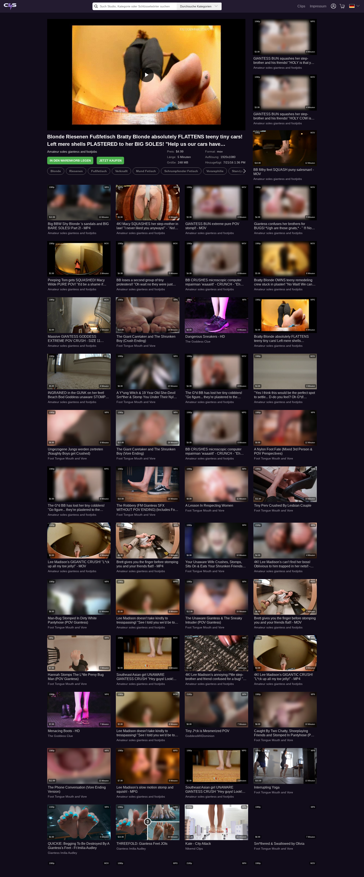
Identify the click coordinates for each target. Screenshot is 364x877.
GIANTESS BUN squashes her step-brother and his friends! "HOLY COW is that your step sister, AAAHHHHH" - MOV (284, 116)
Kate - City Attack (198, 843)
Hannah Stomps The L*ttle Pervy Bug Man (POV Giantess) (76, 677)
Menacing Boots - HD (64, 731)
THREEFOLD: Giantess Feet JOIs (141, 843)
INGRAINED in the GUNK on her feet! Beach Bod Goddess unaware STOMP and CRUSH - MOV (77, 395)
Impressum (318, 6)
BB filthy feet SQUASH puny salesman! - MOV (283, 172)
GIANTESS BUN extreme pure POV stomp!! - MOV (212, 226)
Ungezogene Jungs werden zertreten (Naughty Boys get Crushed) (75, 451)
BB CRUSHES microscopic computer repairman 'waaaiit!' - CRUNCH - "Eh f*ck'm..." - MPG (213, 451)
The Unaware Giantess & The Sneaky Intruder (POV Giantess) (213, 620)
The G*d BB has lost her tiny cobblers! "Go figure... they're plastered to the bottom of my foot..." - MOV (213, 395)
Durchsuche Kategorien (195, 6)
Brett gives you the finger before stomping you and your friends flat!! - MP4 (147, 564)
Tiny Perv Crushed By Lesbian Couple (282, 505)
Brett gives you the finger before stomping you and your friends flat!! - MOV (285, 620)
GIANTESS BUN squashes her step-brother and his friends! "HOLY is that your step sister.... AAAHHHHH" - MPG (284, 61)
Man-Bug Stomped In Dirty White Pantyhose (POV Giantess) (72, 620)
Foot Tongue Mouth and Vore (135, 345)
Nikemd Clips (194, 848)
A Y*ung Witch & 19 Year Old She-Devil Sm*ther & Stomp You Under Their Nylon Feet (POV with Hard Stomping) (146, 395)
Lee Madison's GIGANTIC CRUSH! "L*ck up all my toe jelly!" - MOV (78, 564)
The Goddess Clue (197, 341)
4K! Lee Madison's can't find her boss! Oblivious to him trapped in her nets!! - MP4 (282, 564)
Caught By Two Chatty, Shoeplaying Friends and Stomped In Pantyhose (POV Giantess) (285, 733)
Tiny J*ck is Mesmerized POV (207, 731)
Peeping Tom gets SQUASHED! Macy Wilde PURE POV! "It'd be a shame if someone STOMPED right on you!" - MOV (76, 282)
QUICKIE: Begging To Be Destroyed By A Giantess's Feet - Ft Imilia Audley (78, 846)
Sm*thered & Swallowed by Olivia (279, 843)
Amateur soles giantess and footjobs (72, 151)
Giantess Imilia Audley (62, 852)
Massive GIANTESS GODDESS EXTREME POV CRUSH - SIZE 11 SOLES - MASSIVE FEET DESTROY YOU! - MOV (76, 339)
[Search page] (10, 7)
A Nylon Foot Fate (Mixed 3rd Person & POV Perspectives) (283, 451)
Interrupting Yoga (267, 787)
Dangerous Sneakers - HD (205, 336)
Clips (301, 6)
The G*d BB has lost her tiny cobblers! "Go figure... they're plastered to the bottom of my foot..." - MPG (76, 508)
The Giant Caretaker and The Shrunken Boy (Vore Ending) (145, 451)
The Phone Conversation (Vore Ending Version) (77, 789)
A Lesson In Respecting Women (209, 505)
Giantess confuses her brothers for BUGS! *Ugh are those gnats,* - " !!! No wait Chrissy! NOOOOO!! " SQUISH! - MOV (283, 226)
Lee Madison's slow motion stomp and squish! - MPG (144, 789)
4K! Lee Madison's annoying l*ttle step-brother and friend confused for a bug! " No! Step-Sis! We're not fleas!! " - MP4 (214, 677)
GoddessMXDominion (199, 736)
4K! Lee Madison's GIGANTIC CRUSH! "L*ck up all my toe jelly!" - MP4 (283, 677)
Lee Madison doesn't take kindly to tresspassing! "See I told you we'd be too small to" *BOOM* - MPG (146, 620)
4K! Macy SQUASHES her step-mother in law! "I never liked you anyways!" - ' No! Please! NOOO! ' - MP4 (147, 226)
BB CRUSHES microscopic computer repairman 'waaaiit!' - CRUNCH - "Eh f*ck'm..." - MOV (213, 282)
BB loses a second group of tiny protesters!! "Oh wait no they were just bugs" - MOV (144, 282)
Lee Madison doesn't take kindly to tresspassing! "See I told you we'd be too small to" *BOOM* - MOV (146, 733)
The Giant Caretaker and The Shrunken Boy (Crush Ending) (145, 339)
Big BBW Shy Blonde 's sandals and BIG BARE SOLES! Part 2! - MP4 (78, 226)
